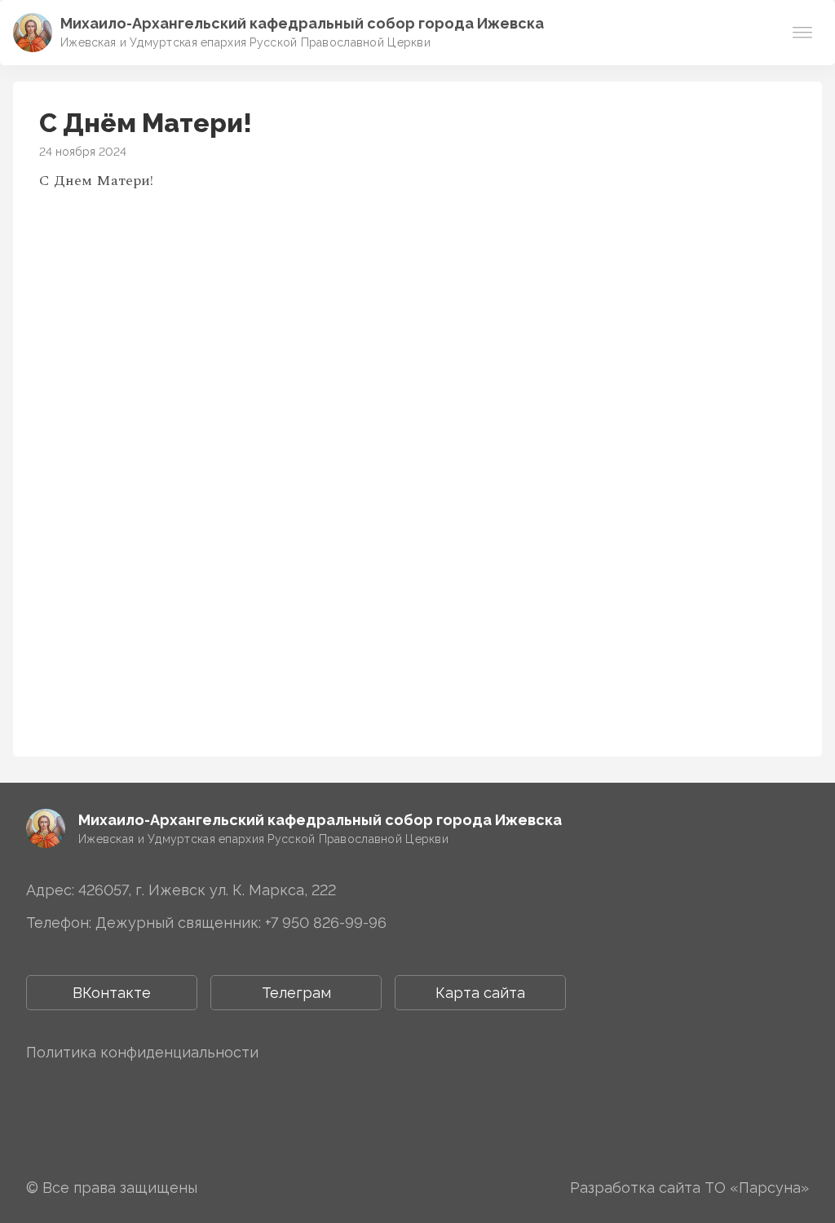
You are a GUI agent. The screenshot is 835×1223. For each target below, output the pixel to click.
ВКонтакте (112, 992)
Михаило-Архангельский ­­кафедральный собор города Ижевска (302, 23)
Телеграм (296, 992)
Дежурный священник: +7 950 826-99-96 (241, 922)
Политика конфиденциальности (142, 1052)
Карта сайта (480, 992)
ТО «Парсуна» (757, 1187)
